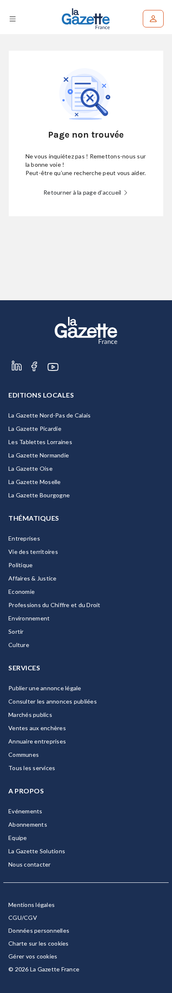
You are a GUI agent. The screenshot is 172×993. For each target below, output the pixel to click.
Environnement (29, 618)
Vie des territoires (33, 551)
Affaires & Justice (32, 578)
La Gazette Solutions (36, 851)
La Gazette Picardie (34, 428)
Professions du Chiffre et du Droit (54, 604)
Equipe (17, 837)
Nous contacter (29, 864)
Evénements (25, 811)
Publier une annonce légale (44, 688)
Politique (20, 564)
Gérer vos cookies (32, 956)
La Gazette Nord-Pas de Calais (49, 415)
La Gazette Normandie (38, 455)
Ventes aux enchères (37, 727)
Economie (21, 591)
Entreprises (24, 538)
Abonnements (27, 824)
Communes (23, 754)
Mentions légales (31, 904)
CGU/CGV (22, 917)
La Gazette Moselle (34, 481)
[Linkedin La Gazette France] (16, 375)
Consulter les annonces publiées (52, 701)
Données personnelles (38, 930)
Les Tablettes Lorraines (40, 441)
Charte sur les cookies (38, 943)
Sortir (16, 631)
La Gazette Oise (30, 468)
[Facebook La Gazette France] (34, 375)
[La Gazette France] (86, 18)
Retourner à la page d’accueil (83, 192)
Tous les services (31, 767)
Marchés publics (30, 714)
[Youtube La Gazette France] (53, 375)
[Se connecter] (153, 18)
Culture (18, 644)
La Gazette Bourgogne (39, 495)
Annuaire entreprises (37, 741)
